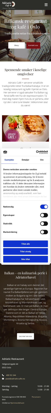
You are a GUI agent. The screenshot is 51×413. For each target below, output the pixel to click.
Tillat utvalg (25, 251)
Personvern (36, 397)
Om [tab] (42, 159)
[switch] (44, 215)
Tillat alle (25, 244)
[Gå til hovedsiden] (19, 5)
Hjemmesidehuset (17, 403)
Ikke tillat (25, 259)
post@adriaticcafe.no (15, 378)
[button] (16, 45)
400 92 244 (11, 375)
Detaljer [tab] (25, 159)
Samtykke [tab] (9, 159)
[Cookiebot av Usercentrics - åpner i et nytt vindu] (36, 152)
